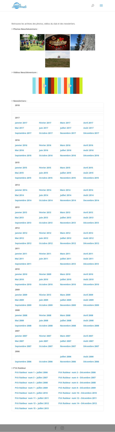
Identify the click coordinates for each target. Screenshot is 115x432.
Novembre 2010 (68, 284)
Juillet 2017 (65, 128)
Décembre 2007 (91, 346)
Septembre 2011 (23, 264)
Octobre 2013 (45, 222)
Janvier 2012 (21, 233)
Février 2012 (45, 233)
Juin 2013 (43, 217)
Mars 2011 (65, 253)
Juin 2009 (43, 300)
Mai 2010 (19, 279)
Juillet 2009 (65, 300)
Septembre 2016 (23, 155)
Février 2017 (45, 122)
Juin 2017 (43, 128)
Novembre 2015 (68, 177)
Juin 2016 (43, 150)
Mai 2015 (19, 172)
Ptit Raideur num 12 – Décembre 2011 (77, 398)
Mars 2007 (65, 336)
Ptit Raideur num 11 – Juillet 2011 (32, 398)
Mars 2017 (65, 122)
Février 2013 (45, 212)
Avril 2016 (88, 145)
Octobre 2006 (45, 361)
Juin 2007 (43, 341)
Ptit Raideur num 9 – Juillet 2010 (31, 393)
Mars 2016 (65, 145)
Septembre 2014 (23, 200)
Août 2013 (88, 217)
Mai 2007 (19, 341)
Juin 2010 (43, 279)
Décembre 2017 (91, 133)
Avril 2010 (88, 274)
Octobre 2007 (45, 346)
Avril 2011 (88, 253)
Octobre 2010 (45, 284)
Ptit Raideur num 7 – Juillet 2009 (31, 387)
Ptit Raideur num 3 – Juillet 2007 (31, 377)
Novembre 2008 (68, 325)
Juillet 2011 (65, 258)
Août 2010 (88, 279)
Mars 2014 (65, 190)
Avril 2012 (88, 233)
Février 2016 (45, 145)
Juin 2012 (43, 238)
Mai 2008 (19, 320)
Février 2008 (45, 315)
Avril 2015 (88, 167)
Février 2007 (45, 336)
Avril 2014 (88, 190)
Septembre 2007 (23, 346)
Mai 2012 (19, 238)
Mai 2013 (19, 217)
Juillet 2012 (65, 238)
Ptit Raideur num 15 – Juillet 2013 (32, 408)
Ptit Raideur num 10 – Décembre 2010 (77, 393)
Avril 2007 (88, 336)
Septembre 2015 (23, 177)
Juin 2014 (43, 195)
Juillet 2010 (65, 279)
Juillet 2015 (65, 172)
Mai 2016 (19, 150)
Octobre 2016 (45, 155)
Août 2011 (88, 258)
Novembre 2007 (68, 346)
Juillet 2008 (65, 320)
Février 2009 (45, 274)
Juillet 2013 (65, 217)
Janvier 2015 (21, 167)
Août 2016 (88, 150)
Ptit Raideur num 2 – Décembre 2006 (77, 372)
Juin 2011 (43, 258)
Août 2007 (88, 341)
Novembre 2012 (68, 243)
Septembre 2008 (23, 325)
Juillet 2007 (65, 341)
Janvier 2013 (21, 212)
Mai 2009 (19, 300)
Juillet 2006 (65, 356)
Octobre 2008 (45, 325)
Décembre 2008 (91, 325)
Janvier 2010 (21, 274)
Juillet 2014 (65, 195)
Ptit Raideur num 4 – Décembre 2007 (77, 377)
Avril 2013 (88, 212)
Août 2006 (88, 356)
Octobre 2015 (45, 177)
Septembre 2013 (23, 222)
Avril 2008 (88, 315)
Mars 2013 (65, 212)
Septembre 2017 (23, 133)
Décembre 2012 (91, 243)
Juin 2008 (43, 320)
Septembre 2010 (23, 284)
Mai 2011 (19, 258)
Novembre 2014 (68, 200)
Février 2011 (45, 253)
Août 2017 (88, 128)
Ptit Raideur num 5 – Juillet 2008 (31, 382)
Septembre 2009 (23, 305)
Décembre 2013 (91, 222)
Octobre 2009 (45, 305)
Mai (17, 195)
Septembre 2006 (23, 361)
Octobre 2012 (45, 243)
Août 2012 (88, 238)
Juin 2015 (43, 172)
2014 (21, 195)
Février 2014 (45, 190)
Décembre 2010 (91, 284)
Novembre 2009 (68, 305)
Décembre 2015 (91, 177)
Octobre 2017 (45, 133)
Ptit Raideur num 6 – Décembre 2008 (77, 382)
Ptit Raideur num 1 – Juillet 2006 (31, 372)
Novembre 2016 (68, 155)
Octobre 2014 (45, 200)
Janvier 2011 (21, 253)
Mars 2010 (65, 274)
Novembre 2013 (68, 222)
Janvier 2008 (21, 315)
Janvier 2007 (21, 336)
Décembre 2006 (91, 361)
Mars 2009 (65, 294)
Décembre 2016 (91, 155)
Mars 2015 (65, 167)
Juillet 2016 (65, 150)
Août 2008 (88, 320)
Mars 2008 (65, 315)
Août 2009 (88, 300)
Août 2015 (88, 172)
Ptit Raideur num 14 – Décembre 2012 (77, 403)
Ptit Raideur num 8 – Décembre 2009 (77, 387)
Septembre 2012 (23, 243)
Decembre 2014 (91, 200)
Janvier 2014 (21, 190)
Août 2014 (88, 195)
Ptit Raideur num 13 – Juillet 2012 (32, 403)
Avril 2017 (88, 122)
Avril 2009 (88, 294)
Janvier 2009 (21, 294)
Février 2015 (45, 167)
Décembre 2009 (91, 305)
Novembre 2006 (68, 361)
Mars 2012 (65, 233)
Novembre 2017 (68, 133)
